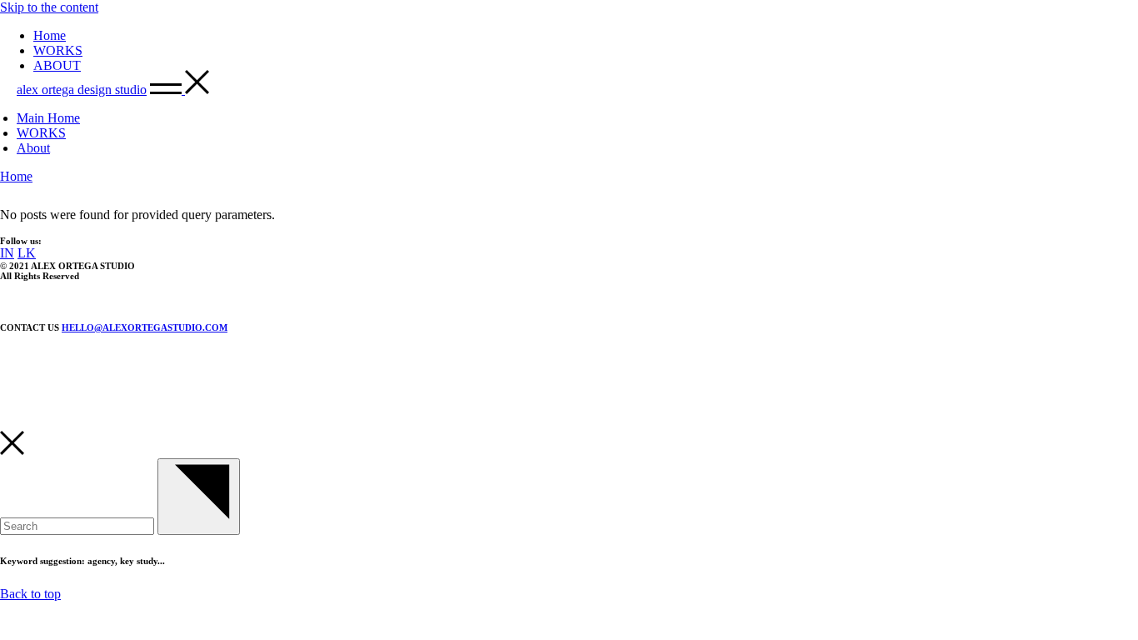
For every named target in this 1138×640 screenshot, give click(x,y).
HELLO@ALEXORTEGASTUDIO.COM (144, 327)
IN (7, 253)
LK (26, 253)
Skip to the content (49, 7)
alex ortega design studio (82, 89)
